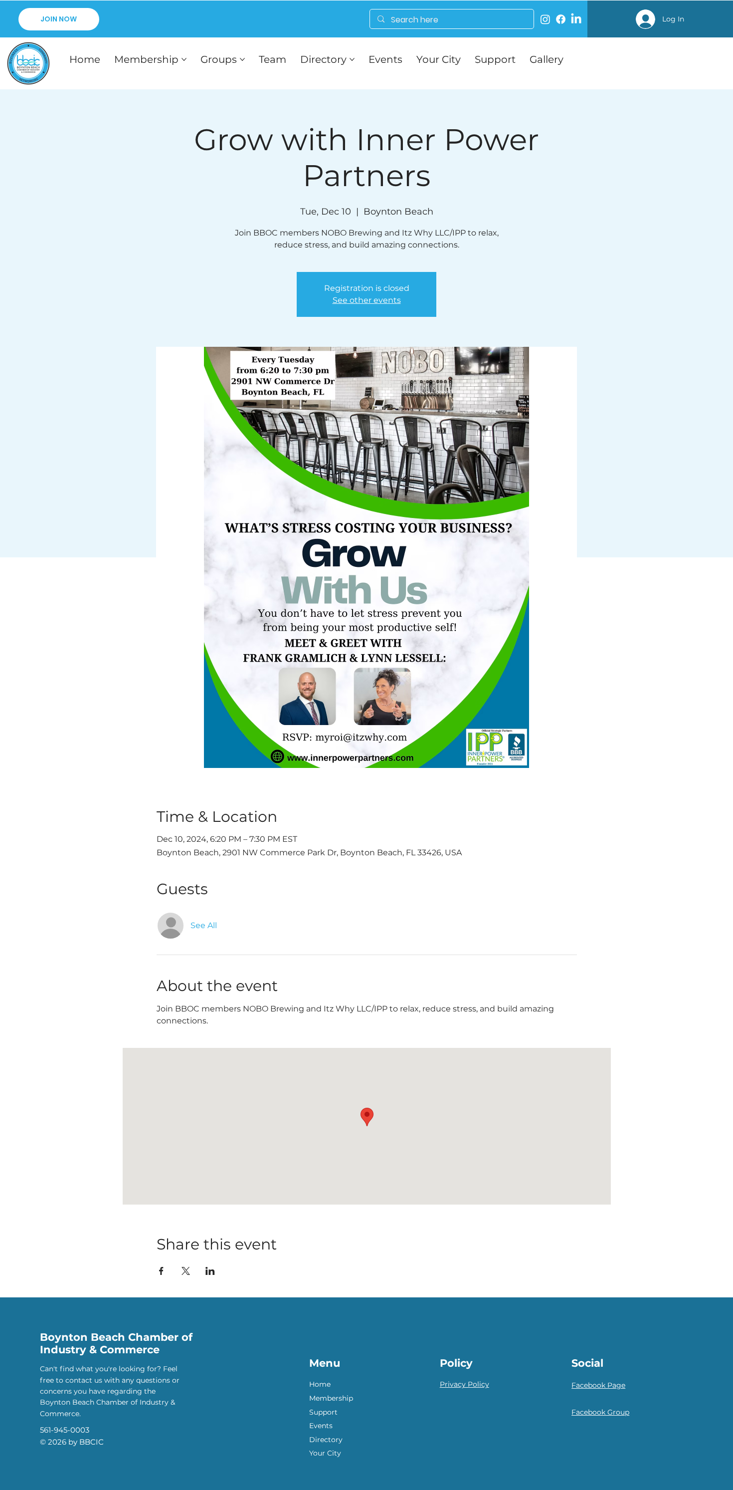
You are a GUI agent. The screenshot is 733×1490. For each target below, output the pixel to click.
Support (323, 1412)
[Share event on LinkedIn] (210, 1271)
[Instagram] (545, 19)
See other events (367, 300)
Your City (325, 1453)
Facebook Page (598, 1385)
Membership (331, 1398)
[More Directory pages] (352, 59)
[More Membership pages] (184, 59)
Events (321, 1425)
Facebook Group (600, 1412)
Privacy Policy (464, 1384)
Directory (326, 1439)
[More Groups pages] (242, 59)
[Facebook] (560, 19)
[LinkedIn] (576, 19)
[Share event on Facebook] (161, 1271)
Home (320, 1384)
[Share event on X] (185, 1271)
